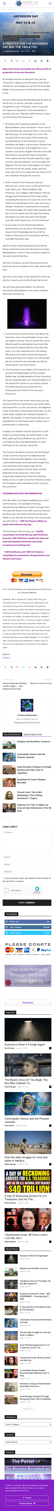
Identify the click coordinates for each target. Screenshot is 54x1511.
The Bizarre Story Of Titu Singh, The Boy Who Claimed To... (26, 1081)
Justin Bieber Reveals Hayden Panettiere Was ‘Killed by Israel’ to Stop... (34, 1373)
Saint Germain (34, 36)
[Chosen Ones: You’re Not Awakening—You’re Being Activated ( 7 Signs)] (9, 795)
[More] (47, 61)
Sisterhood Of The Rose (11, 39)
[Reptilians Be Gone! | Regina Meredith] (9, 782)
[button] (50, 3)
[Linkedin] (35, 61)
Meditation (24, 36)
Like (48, 922)
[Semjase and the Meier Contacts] (9, 744)
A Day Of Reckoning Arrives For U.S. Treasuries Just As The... (26, 1197)
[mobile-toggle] (4, 3)
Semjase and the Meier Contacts (33, 741)
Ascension (12, 9)
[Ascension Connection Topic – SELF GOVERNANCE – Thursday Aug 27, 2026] (11, 1297)
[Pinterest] (17, 61)
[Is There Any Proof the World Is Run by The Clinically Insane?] (11, 1310)
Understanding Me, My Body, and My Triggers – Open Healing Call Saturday (15, 686)
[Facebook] (5, 61)
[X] (11, 61)
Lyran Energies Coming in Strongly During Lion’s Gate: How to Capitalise (34, 770)
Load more (27, 1409)
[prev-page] (4, 817)
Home (3, 9)
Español (6, 657)
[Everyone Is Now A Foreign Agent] (28, 1029)
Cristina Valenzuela (12, 51)
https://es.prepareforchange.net (27, 719)
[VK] (41, 61)
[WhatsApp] (23, 61)
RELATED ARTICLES (12, 735)
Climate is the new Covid (40, 683)
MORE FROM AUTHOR (33, 735)
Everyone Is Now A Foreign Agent (25, 1044)
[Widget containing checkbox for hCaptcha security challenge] (22, 890)
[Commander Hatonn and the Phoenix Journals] (9, 757)
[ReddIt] (29, 61)
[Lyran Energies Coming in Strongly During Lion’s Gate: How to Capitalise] (9, 769)
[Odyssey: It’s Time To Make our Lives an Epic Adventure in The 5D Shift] (9, 807)
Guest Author (9, 1125)
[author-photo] (27, 711)
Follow (46, 927)
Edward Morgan (10, 1087)
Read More (28, 1003)
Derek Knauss (9, 1048)
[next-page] (8, 817)
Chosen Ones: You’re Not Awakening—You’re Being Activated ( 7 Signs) (29, 795)
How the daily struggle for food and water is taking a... (26, 1159)
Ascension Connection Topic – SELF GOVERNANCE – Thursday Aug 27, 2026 (35, 1296)
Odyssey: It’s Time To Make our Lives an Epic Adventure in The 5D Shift (34, 808)
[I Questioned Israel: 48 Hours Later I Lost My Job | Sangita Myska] (28, 1219)
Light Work (15, 36)
